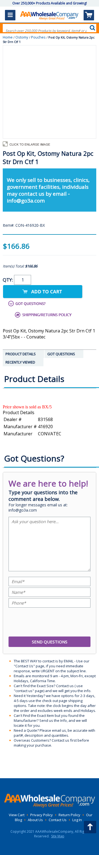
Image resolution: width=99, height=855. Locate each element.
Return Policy (69, 814)
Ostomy (21, 37)
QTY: (8, 280)
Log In (77, 819)
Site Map (57, 836)
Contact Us (58, 819)
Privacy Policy (41, 814)
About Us (35, 819)
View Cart (16, 814)
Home (8, 37)
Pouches (38, 37)
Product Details (18, 412)
